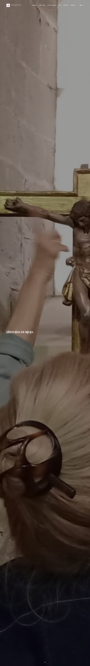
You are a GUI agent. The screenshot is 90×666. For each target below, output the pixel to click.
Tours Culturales (51, 5)
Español (73, 5)
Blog (59, 5)
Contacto (66, 5)
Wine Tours (42, 5)
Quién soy (34, 5)
